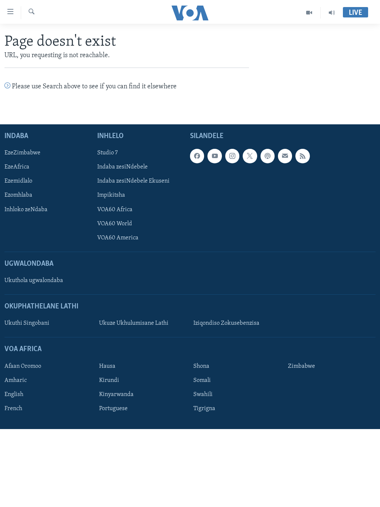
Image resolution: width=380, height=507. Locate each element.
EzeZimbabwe (22, 153)
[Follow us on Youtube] (214, 156)
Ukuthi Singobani (26, 323)
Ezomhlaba (18, 195)
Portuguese (113, 409)
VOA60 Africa (114, 209)
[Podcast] (268, 156)
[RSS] (302, 156)
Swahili (203, 395)
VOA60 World (114, 223)
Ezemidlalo (18, 181)
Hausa (107, 366)
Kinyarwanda (116, 395)
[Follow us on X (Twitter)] (250, 156)
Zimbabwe (301, 366)
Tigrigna (204, 409)
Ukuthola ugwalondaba (33, 281)
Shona (201, 366)
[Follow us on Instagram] (232, 156)
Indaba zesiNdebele (122, 167)
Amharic (15, 380)
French (13, 409)
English (13, 395)
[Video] (309, 12)
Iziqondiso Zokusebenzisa (226, 323)
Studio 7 (107, 153)
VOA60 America (117, 238)
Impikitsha (111, 195)
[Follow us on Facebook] (197, 156)
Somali (202, 380)
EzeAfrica (16, 167)
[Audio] (332, 12)
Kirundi (109, 380)
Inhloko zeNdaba (26, 209)
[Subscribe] (285, 156)
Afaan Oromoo (22, 366)
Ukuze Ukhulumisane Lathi (133, 323)
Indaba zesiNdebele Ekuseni (133, 181)
